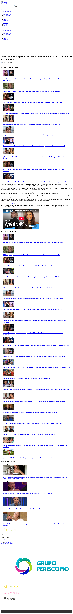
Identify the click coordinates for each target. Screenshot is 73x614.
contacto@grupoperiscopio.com (8, 539)
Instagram (5, 24)
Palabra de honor (7, 18)
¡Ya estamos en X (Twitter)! (7, 203)
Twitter (5, 25)
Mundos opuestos (7, 14)
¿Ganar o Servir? (7, 15)
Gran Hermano (6, 16)
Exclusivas (5, 13)
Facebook (5, 23)
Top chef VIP (6, 19)
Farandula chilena (7, 11)
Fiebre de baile (6, 20)
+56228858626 (8, 542)
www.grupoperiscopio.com (7, 543)
